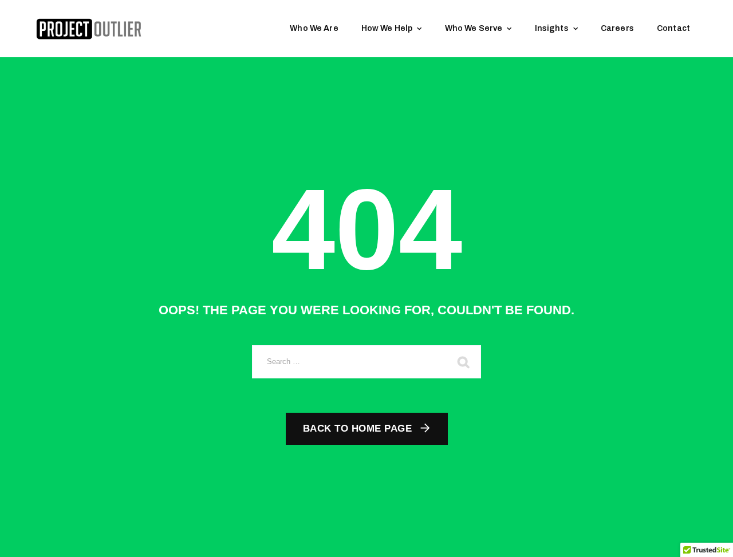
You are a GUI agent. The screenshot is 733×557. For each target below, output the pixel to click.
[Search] (464, 361)
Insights (552, 28)
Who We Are (314, 28)
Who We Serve (474, 28)
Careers (617, 28)
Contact (673, 28)
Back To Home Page (357, 428)
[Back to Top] (709, 538)
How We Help (387, 28)
